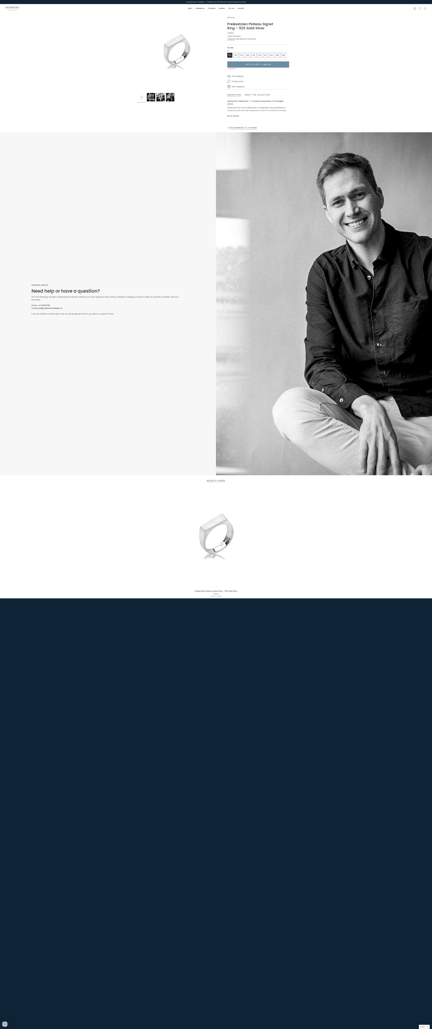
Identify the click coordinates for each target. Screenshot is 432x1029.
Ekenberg (231, 17)
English (422, 1027)
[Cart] (425, 8)
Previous (137, 52)
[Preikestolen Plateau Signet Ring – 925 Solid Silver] (216, 537)
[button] (200, 8)
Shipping (231, 39)
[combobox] (424, 1027)
